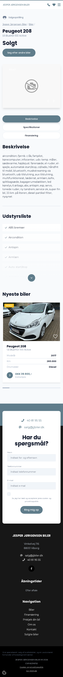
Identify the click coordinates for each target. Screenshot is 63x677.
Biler (31, 24)
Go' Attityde (31, 671)
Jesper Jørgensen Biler (14, 24)
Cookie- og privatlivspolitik (31, 667)
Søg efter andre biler (19, 52)
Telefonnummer (14, 466)
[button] (48, 101)
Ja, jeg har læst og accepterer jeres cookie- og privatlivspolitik (31, 499)
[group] (31, 86)
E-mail (10, 480)
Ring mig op (31, 510)
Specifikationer (31, 127)
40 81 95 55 (34, 420)
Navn (9, 452)
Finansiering (31, 135)
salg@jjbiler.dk (33, 427)
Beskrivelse (31, 118)
